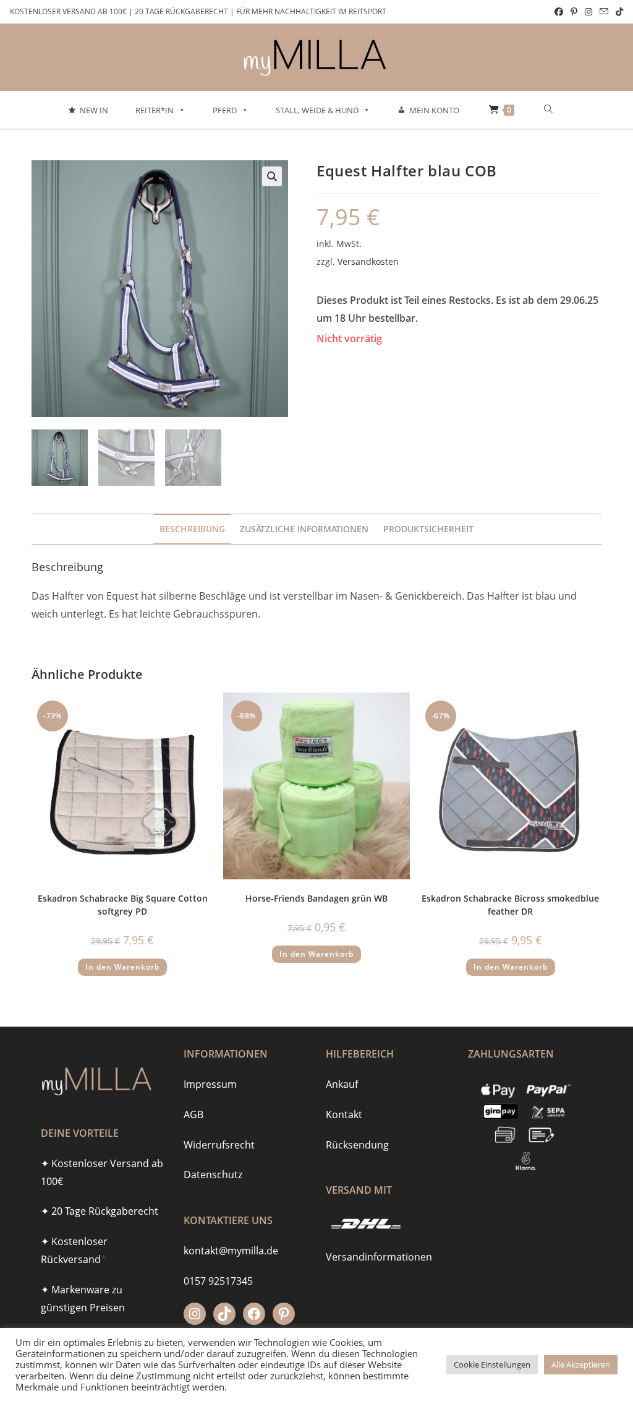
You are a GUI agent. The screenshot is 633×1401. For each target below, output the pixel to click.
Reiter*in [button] (154, 110)
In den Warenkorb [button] (122, 967)
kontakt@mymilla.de (231, 1250)
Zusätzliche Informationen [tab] (304, 529)
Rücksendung (357, 1145)
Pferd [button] (225, 110)
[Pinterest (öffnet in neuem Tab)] (574, 12)
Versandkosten (368, 261)
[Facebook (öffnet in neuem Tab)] (559, 12)
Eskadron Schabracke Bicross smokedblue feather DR (510, 904)
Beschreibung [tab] (192, 529)
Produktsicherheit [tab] (428, 529)
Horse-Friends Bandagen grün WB (316, 898)
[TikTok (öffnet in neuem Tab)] (617, 12)
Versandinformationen (379, 1257)
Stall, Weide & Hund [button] (317, 110)
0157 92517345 (218, 1281)
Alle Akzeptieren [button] (580, 1364)
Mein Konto (434, 110)
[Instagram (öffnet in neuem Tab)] (588, 12)
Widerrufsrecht (219, 1145)
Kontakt (344, 1114)
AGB (193, 1114)
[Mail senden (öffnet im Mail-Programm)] (604, 12)
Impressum (210, 1084)
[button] (272, 176)
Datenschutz (213, 1174)
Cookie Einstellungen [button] (492, 1364)
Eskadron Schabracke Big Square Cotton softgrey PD (123, 904)
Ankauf (342, 1084)
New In (94, 110)
